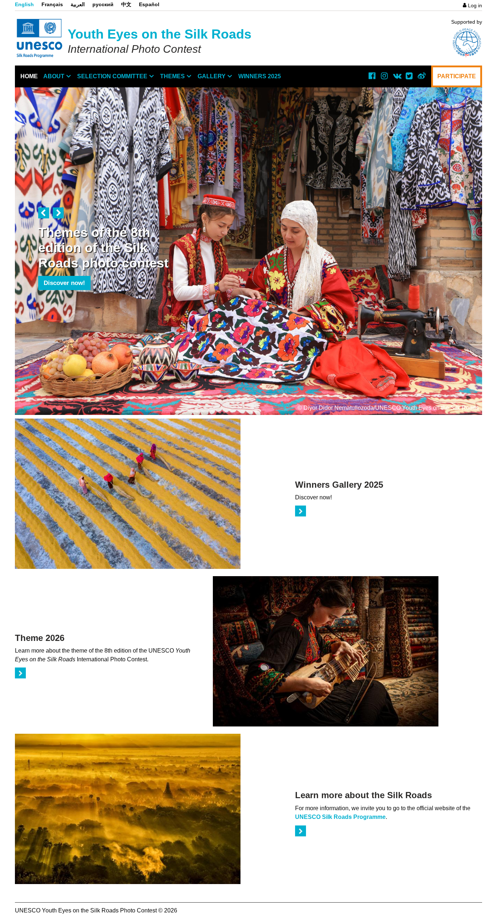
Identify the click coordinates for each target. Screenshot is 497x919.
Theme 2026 (39, 638)
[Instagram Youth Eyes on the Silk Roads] (384, 76)
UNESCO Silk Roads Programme (340, 817)
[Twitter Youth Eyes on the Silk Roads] (408, 76)
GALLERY (212, 76)
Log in (475, 5)
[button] (43, 212)
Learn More (60, 298)
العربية (78, 4)
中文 (126, 4)
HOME (29, 76)
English (24, 4)
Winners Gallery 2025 (339, 485)
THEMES (172, 76)
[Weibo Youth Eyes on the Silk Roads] (421, 76)
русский (103, 4)
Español (149, 4)
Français (52, 4)
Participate (456, 76)
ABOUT (53, 76)
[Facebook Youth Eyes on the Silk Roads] (371, 76)
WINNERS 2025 (259, 76)
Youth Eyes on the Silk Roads (159, 34)
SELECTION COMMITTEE (112, 76)
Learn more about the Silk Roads (363, 795)
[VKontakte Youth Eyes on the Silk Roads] (396, 76)
